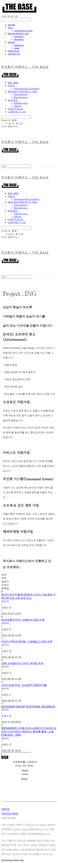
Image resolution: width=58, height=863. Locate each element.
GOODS (11, 42)
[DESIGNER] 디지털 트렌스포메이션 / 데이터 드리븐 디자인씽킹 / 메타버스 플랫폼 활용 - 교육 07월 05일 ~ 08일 (28, 731)
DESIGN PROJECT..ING (18, 33)
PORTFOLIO (13, 51)
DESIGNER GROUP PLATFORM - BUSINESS (28, 706)
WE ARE (11, 24)
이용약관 (5, 809)
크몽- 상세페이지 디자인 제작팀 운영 (22, 663)
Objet (16, 48)
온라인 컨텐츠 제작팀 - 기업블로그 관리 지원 (26, 641)
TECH (10, 27)
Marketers (19, 39)
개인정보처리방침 (9, 814)
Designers (19, 36)
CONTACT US (14, 53)
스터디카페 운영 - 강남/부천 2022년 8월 (24, 685)
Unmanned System (23, 30)
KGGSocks (19, 45)
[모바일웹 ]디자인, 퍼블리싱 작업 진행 (22, 619)
